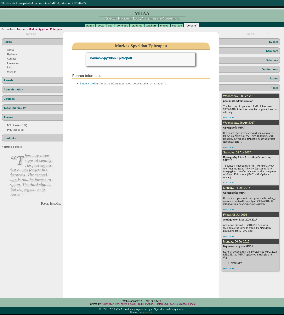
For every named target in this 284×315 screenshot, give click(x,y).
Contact (11, 58)
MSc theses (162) (17, 125)
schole (192, 303)
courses (177, 25)
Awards (9, 80)
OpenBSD (108, 303)
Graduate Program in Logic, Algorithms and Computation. (142, 18)
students (137, 25)
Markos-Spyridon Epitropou (45, 29)
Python (149, 303)
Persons (21, 29)
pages (90, 25)
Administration (13, 89)
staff (110, 25)
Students (10, 138)
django (183, 303)
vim (117, 303)
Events (273, 41)
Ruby (141, 303)
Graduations (270, 69)
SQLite (174, 303)
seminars (122, 25)
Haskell (132, 303)
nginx (124, 303)
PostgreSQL (161, 303)
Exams (274, 78)
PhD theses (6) (15, 129)
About (10, 49)
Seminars (272, 50)
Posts (274, 87)
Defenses (272, 60)
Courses (9, 98)
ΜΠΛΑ (142, 13)
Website (11, 72)
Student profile (89, 83)
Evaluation (13, 63)
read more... (230, 117)
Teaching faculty (15, 107)
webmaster (148, 312)
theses (164, 25)
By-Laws (12, 54)
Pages (8, 41)
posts (101, 25)
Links (10, 67)
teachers (151, 25)
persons (191, 25)
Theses (8, 117)
